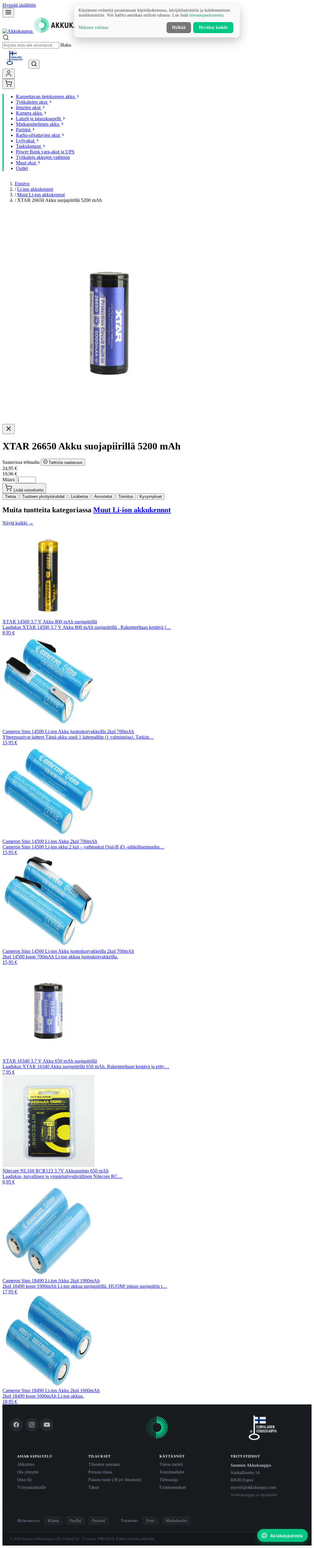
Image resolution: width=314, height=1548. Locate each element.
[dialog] (157, 21)
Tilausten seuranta (104, 1464)
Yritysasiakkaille (31, 1487)
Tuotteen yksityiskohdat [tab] (43, 496)
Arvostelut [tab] (103, 496)
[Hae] (34, 64)
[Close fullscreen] (8, 429)
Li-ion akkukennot (35, 189)
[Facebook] (16, 1424)
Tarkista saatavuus (65, 462)
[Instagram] (31, 1424)
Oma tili (24, 1479)
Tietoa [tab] (10, 496)
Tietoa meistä (171, 1464)
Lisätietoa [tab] (79, 496)
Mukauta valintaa (93, 27)
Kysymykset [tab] (151, 496)
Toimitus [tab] (125, 496)
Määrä (8, 479)
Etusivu (22, 183)
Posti (150, 1520)
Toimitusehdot (171, 1471)
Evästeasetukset (172, 1487)
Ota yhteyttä (27, 1471)
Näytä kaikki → (17, 523)
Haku (65, 45)
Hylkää (179, 27)
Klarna (53, 1520)
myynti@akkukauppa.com (253, 1487)
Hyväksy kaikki (213, 27)
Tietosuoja (168, 1479)
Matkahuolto (176, 1520)
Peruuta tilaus (100, 1471)
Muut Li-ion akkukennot (41, 194)
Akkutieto (25, 1464)
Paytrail (98, 1520)
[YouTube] (46, 1424)
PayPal (75, 1520)
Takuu (93, 1487)
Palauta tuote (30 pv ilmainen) (114, 1479)
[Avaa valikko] (8, 12)
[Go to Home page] (48, 31)
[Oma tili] (8, 74)
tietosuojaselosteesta (206, 15)
